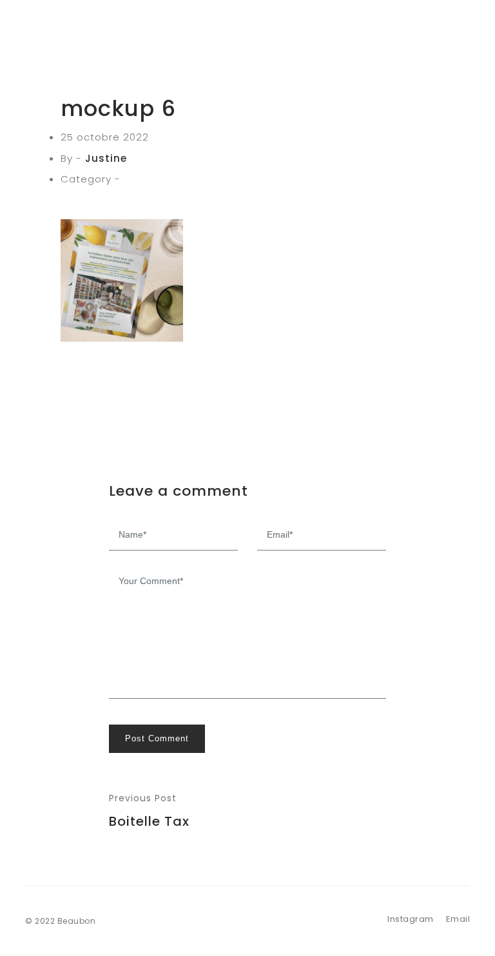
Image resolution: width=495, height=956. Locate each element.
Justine (106, 158)
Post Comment (157, 738)
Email (458, 919)
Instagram (410, 919)
